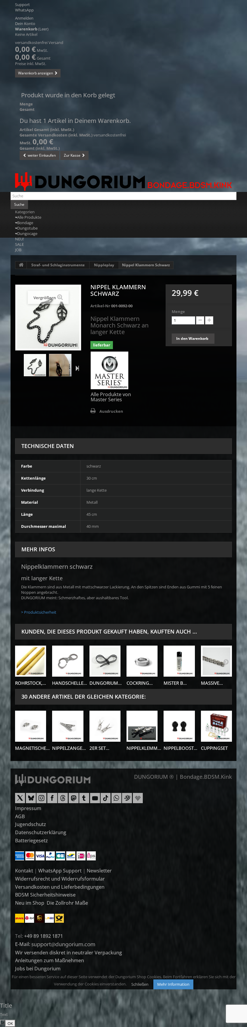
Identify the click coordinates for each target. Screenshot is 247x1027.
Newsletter (99, 870)
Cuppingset (214, 748)
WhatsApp (24, 10)
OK (10, 1023)
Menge (178, 311)
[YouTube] (95, 800)
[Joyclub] (138, 800)
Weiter (76, 368)
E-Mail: (23, 944)
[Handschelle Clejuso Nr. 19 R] (67, 661)
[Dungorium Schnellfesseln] (104, 661)
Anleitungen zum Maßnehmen (49, 960)
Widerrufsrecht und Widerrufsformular (60, 878)
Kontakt (24, 870)
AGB (20, 816)
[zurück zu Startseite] (21, 265)
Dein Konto (25, 23)
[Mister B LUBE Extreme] (179, 661)
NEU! (19, 239)
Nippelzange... (69, 748)
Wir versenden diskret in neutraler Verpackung (68, 952)
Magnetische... (32, 748)
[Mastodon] (74, 800)
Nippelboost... (180, 748)
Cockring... (140, 683)
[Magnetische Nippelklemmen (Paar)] (30, 726)
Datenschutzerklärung (40, 832)
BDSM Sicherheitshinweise (45, 894)
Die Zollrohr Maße (67, 903)
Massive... (212, 683)
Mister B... (175, 683)
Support (22, 4)
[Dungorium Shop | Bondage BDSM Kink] (123, 181)
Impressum (28, 808)
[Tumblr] (84, 800)
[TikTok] (106, 800)
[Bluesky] (31, 800)
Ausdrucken (111, 411)
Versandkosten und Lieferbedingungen (60, 887)
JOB (18, 249)
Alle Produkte (29, 217)
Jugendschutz (30, 824)
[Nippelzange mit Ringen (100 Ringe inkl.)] (67, 726)
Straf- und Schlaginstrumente (58, 265)
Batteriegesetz (31, 840)
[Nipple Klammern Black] (34, 365)
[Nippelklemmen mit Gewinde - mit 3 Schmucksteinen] (142, 726)
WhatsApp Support (60, 870)
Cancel (3, 1023)
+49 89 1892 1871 (43, 936)
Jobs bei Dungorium (38, 968)
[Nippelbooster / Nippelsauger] (179, 726)
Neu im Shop (29, 903)
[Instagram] (41, 800)
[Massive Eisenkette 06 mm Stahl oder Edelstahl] (216, 661)
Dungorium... (105, 683)
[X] (20, 800)
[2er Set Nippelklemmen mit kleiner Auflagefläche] (104, 726)
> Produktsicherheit (38, 612)
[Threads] (63, 800)
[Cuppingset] (216, 726)
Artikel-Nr (100, 305)
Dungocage (27, 233)
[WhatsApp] (116, 800)
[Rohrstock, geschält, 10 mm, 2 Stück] (30, 661)
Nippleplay (104, 265)
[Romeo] (127, 800)
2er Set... (99, 748)
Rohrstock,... (30, 683)
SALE (19, 244)
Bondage (25, 222)
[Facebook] (52, 800)
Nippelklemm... (144, 748)
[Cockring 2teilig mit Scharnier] (142, 661)
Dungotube (27, 228)
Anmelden (24, 18)
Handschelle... (69, 683)
